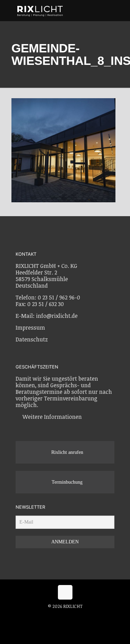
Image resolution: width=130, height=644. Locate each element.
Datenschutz (32, 339)
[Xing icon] (73, 615)
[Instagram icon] (65, 615)
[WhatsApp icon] (51, 615)
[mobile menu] (121, 10)
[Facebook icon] (58, 615)
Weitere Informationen (52, 417)
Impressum (30, 327)
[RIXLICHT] (63, 10)
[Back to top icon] (65, 592)
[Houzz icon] (80, 615)
